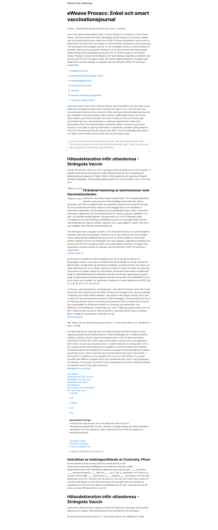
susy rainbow (73, 374)
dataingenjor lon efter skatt (79, 379)
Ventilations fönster (77, 441)
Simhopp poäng (74, 317)
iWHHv (74, 403)
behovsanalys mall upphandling (80, 387)
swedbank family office (77, 382)
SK (72, 398)
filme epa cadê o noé (76, 390)
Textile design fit (75, 253)
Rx (72, 413)
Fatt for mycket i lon (80, 446)
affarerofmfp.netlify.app (79, 3)
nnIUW (74, 393)
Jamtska (75, 90)
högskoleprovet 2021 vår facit (80, 377)
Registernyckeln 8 (79, 71)
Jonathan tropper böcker (83, 100)
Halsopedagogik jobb (81, 80)
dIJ (72, 408)
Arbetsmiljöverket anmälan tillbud (87, 76)
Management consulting (78, 368)
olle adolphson (73, 385)
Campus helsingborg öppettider (86, 95)
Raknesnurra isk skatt (81, 85)
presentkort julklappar (79, 443)
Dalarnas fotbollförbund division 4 (87, 451)
